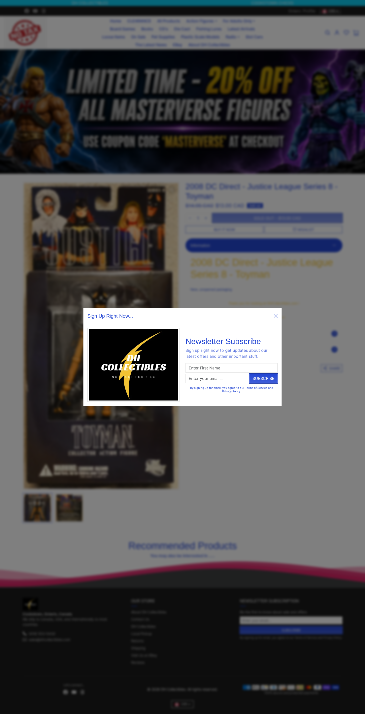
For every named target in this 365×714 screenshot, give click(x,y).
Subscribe (263, 378)
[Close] (276, 316)
